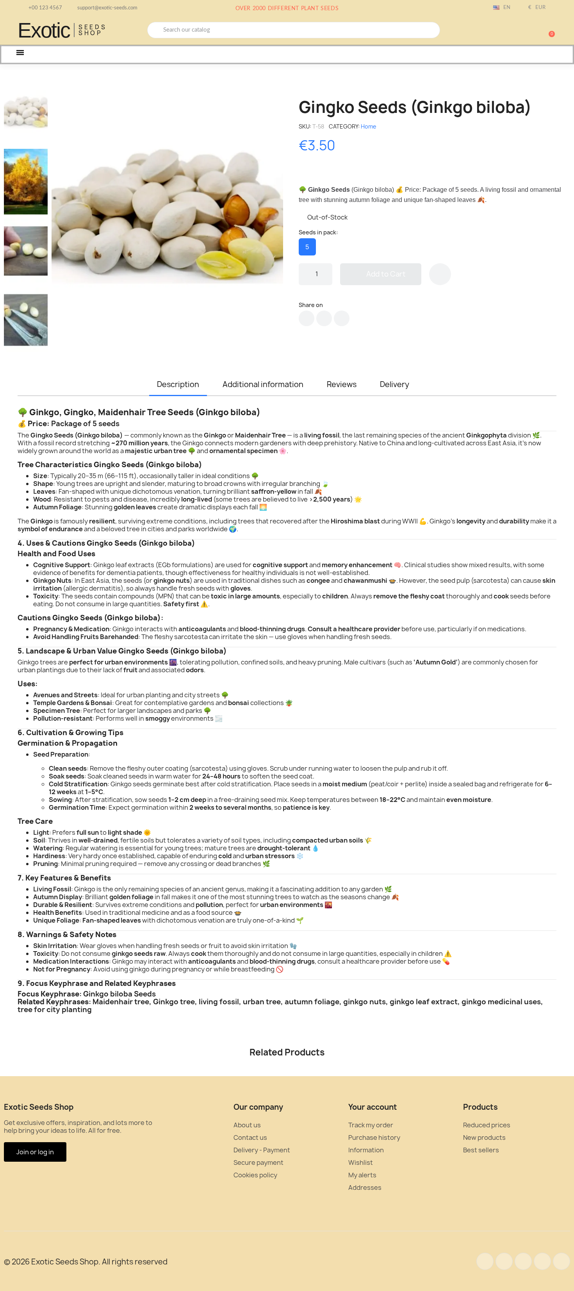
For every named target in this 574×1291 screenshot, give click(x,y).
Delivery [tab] (394, 384)
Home (368, 126)
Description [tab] (178, 384)
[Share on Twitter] (324, 318)
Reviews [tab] (342, 384)
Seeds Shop (92, 30)
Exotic (44, 30)
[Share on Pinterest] (341, 318)
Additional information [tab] (263, 384)
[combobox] (294, 30)
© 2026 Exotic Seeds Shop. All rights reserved (86, 1262)
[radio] (307, 246)
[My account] (521, 31)
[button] (548, 30)
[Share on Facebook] (306, 318)
